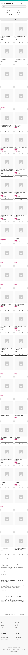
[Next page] (20, 558)
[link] (24, 3)
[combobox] (14, 6)
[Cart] (26, 3)
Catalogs (17, 633)
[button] (22, 3)
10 (16, 558)
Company (17, 620)
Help (2, 620)
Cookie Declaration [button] (14, 651)
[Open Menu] (2, 3)
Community (3, 633)
